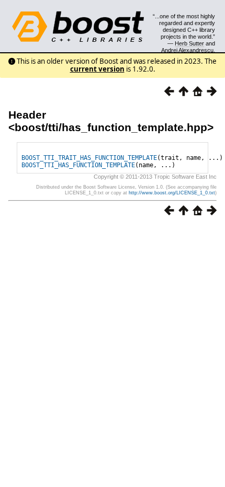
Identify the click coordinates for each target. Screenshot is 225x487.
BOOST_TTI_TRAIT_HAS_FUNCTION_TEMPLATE (89, 157)
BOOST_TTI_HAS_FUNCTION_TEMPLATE (78, 165)
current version (97, 69)
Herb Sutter (189, 43)
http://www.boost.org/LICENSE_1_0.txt (172, 192)
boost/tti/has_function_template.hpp (111, 127)
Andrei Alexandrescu (187, 50)
